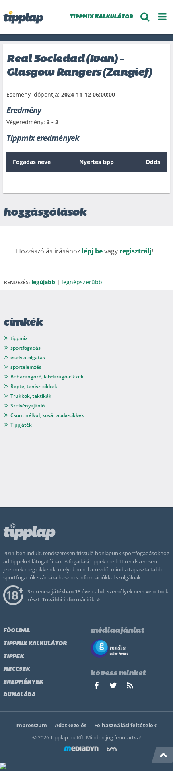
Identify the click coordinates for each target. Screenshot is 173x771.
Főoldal (16, 631)
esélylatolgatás (27, 357)
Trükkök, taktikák (30, 396)
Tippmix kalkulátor (35, 644)
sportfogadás (25, 347)
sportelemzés (25, 367)
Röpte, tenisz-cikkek (33, 386)
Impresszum (31, 725)
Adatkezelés (70, 725)
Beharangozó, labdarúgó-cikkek (47, 376)
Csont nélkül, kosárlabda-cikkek (47, 415)
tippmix (19, 338)
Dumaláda (19, 695)
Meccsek (16, 669)
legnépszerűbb (82, 282)
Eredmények (23, 682)
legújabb (43, 282)
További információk (68, 599)
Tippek (13, 657)
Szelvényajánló (27, 405)
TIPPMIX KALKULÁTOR (101, 17)
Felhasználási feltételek (125, 725)
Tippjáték (21, 424)
